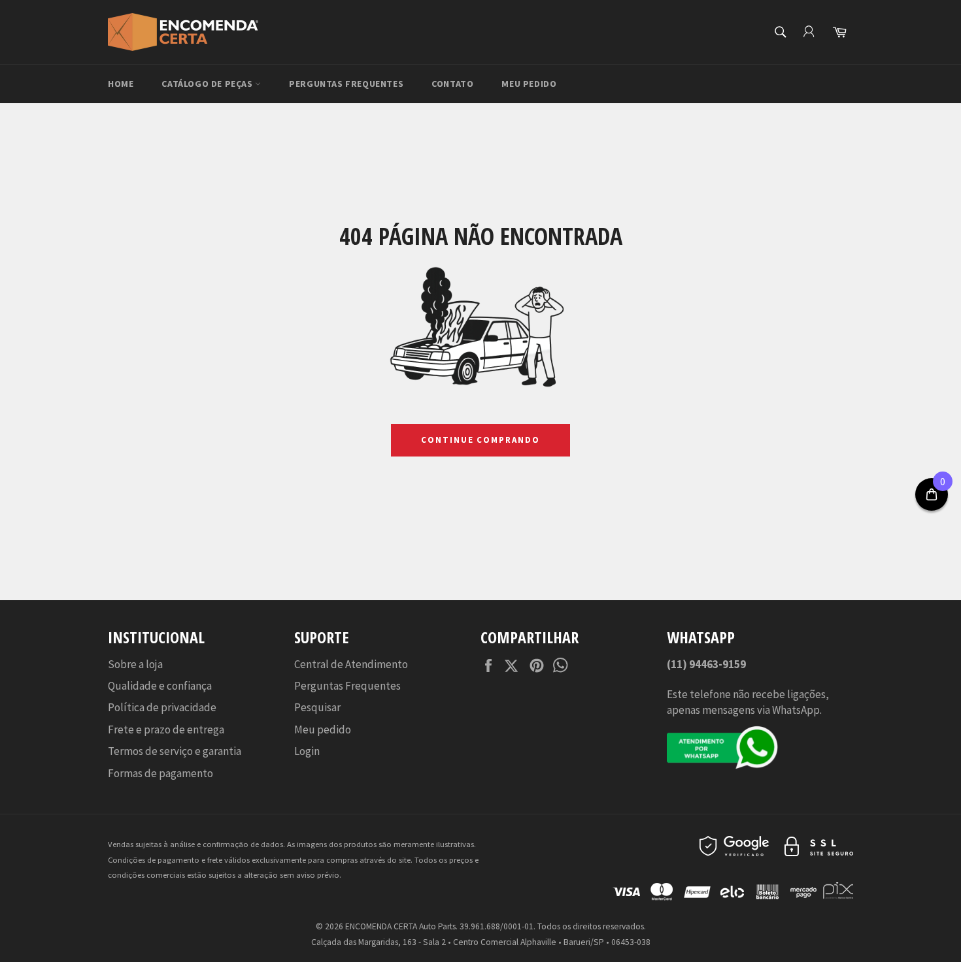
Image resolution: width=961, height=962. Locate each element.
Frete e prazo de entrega (166, 729)
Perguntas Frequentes (346, 83)
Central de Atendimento (351, 664)
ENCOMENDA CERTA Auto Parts (400, 926)
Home (120, 83)
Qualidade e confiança (160, 686)
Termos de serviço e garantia (174, 751)
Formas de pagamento (160, 773)
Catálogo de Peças (208, 83)
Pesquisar (317, 707)
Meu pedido (528, 83)
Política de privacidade (162, 707)
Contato (452, 83)
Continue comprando (480, 439)
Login (307, 751)
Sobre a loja (135, 664)
